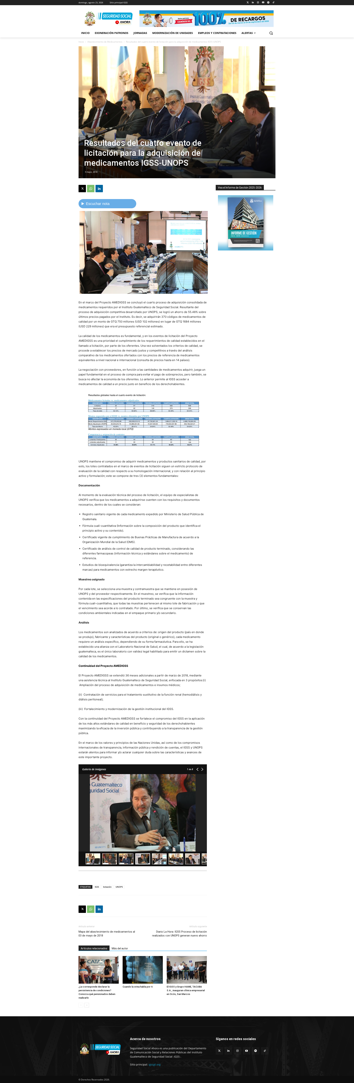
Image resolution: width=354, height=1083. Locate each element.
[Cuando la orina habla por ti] (143, 970)
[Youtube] (263, 3)
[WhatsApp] (90, 188)
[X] (82, 188)
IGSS (97, 886)
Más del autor (120, 948)
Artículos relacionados (94, 948)
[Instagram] (258, 3)
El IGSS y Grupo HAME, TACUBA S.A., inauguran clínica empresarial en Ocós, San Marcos (186, 990)
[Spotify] (268, 3)
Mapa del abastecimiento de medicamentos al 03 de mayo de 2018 (107, 933)
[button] (271, 33)
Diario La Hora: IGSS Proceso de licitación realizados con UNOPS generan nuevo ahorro (179, 933)
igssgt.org (155, 1064)
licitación (107, 886)
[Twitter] (248, 3)
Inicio (81, 41)
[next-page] (86, 1005)
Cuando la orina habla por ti (138, 986)
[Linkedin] (253, 3)
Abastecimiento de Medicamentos (104, 41)
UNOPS (119, 886)
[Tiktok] (273, 3)
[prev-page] (81, 1005)
